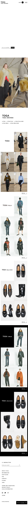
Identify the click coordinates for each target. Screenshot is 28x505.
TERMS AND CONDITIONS (8, 485)
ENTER (12, 47)
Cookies (23, 502)
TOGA (4, 121)
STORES (4, 480)
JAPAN (3, 495)
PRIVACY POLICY (6, 487)
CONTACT (4, 478)
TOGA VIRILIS (6, 123)
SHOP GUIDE (5, 474)
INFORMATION (5, 472)
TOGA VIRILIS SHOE (15, 123)
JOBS (3, 482)
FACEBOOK (8, 492)
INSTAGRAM (3, 492)
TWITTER (5, 492)
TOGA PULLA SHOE (19, 121)
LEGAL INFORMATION (7, 489)
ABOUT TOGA (5, 470)
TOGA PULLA (10, 121)
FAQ (3, 476)
